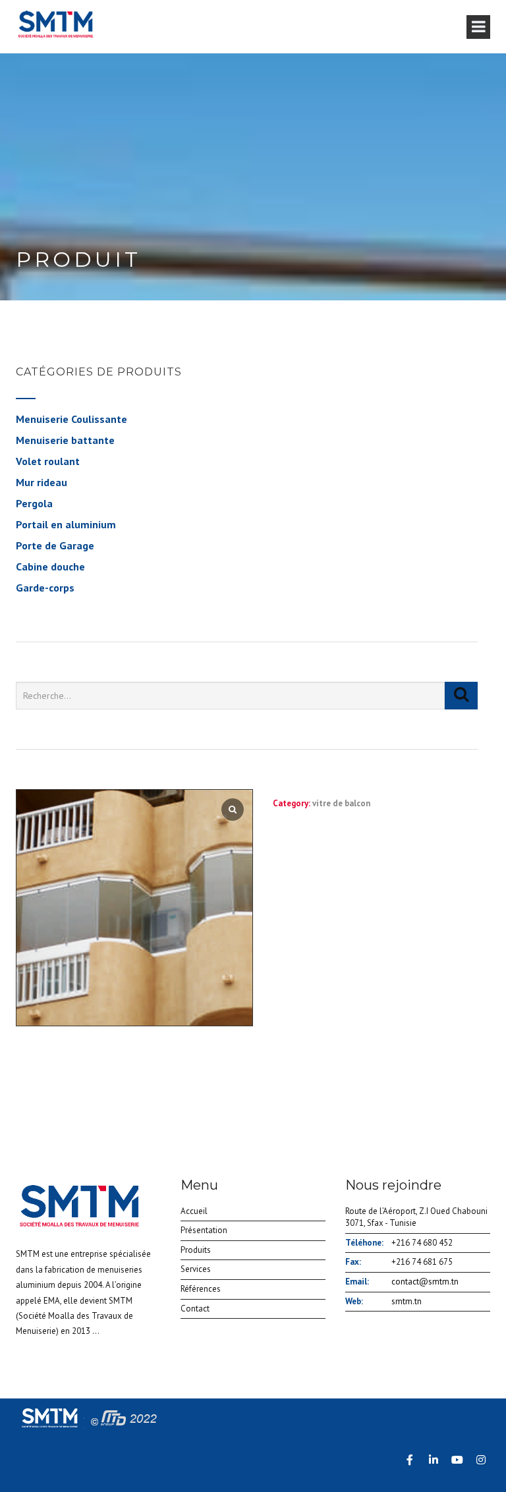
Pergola (34, 503)
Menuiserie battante (65, 440)
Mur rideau (41, 482)
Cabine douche (50, 566)
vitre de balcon (341, 803)
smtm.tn (406, 1301)
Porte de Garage (55, 545)
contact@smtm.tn (425, 1281)
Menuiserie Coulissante (71, 419)
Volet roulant (48, 461)
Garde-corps (45, 587)
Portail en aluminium (66, 524)
